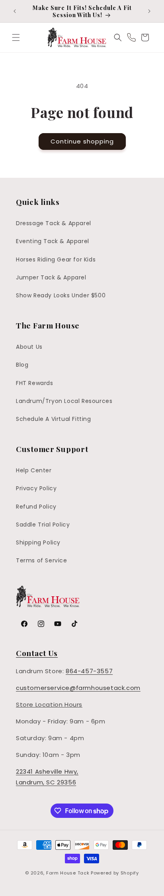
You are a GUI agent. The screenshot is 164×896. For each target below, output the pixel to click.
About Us (29, 347)
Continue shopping (82, 141)
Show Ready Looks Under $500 (60, 295)
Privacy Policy (36, 488)
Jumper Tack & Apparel (51, 277)
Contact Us (37, 653)
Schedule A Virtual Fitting (53, 419)
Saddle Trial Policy (43, 525)
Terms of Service (41, 560)
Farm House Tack (68, 873)
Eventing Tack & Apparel (52, 241)
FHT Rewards (34, 383)
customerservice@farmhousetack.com (78, 688)
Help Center (34, 470)
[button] (16, 37)
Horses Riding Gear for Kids (56, 259)
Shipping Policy (38, 542)
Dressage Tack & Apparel (53, 223)
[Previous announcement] (14, 11)
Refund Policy (36, 507)
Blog (22, 365)
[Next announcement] (149, 11)
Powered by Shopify (115, 873)
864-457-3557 (89, 671)
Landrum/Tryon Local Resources (64, 401)
